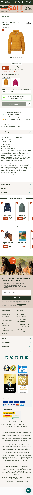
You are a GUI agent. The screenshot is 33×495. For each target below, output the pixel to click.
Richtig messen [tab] (5, 184)
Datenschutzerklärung (21, 304)
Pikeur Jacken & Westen (23, 324)
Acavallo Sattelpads (22, 332)
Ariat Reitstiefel (20, 321)
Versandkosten (19, 69)
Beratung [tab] (3, 188)
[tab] (11, 57)
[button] (2, 2)
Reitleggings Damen (7, 330)
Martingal (4, 328)
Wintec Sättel (20, 329)
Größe (5, 89)
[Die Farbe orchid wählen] (15, 85)
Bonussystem (9, 74)
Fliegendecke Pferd (7, 314)
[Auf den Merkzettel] (28, 104)
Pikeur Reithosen (21, 319)
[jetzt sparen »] (16, 12)
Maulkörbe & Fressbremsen (6, 317)
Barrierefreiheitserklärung (8, 483)
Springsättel (5, 333)
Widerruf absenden (24, 481)
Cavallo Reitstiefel (21, 314)
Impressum (9, 481)
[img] (30, 3)
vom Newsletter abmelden (17, 305)
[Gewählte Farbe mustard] (6, 85)
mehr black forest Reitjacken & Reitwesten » (10, 126)
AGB (4, 481)
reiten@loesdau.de (22, 421)
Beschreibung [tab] (5, 132)
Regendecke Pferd (7, 320)
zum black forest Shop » (6, 124)
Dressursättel (5, 325)
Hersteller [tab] (4, 192)
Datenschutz (16, 481)
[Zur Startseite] (9, 2)
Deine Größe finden (27, 89)
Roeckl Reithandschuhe (23, 327)
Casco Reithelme (21, 316)
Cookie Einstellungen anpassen (23, 483)
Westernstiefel (6, 323)
